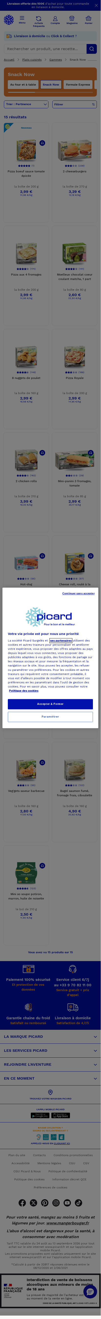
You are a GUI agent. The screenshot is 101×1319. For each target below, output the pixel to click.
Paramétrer (50, 716)
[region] (50, 657)
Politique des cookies (23, 690)
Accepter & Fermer (50, 703)
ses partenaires (61, 640)
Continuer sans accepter (78, 593)
